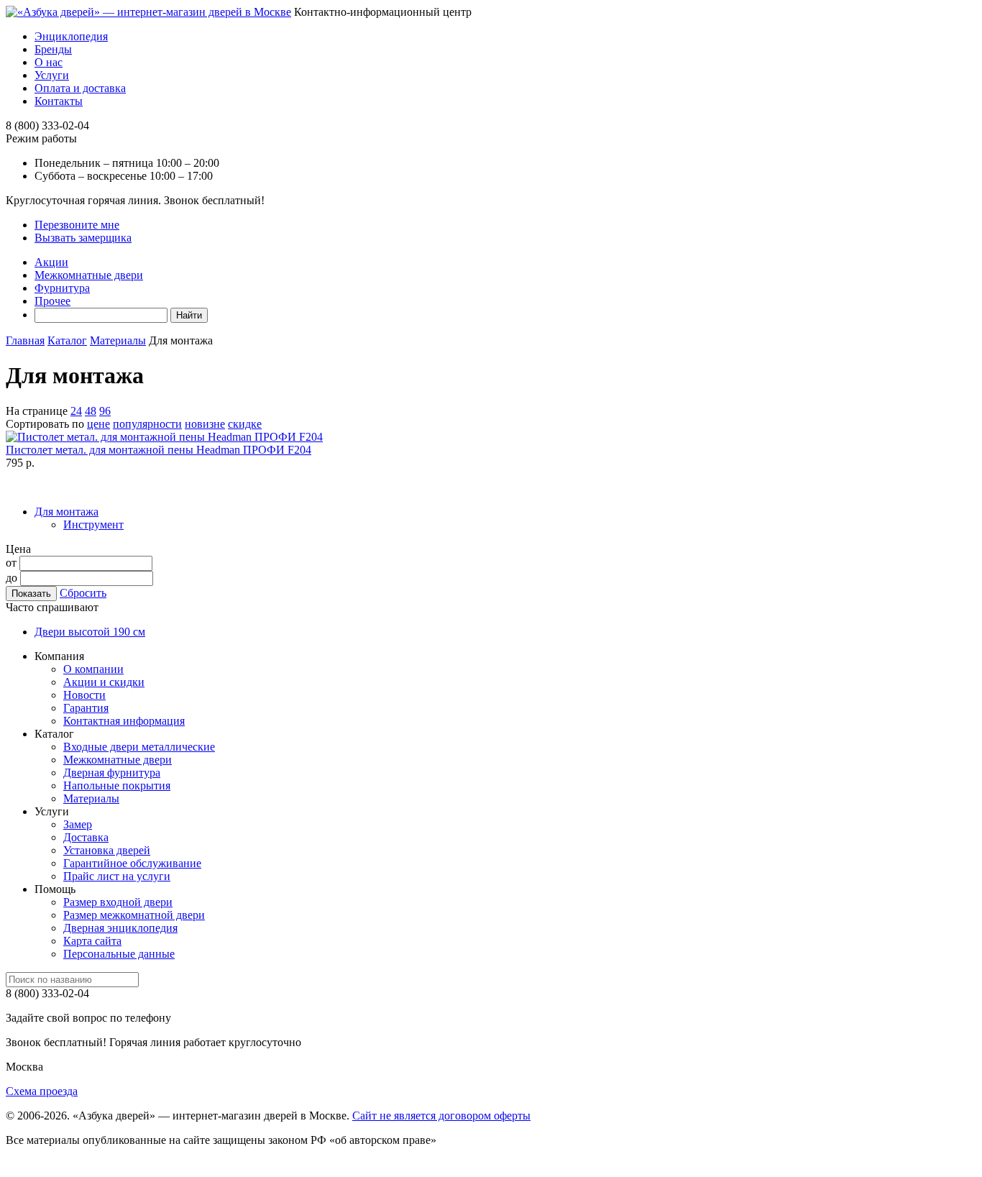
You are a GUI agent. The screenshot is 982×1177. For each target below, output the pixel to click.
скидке (245, 424)
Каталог (67, 340)
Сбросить (83, 593)
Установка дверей (106, 850)
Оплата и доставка (80, 88)
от (11, 563)
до (11, 578)
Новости (84, 695)
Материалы (118, 340)
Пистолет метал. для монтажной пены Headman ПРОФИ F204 (158, 450)
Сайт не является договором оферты (441, 1115)
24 (76, 411)
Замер (77, 824)
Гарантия (86, 708)
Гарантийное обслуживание (132, 863)
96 (105, 411)
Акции (51, 262)
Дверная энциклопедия (120, 928)
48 (90, 411)
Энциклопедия (71, 36)
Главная (25, 340)
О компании (93, 669)
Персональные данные (119, 954)
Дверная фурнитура (111, 772)
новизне (205, 424)
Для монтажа (66, 511)
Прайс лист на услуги (116, 876)
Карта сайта (92, 941)
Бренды (53, 49)
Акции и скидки (103, 682)
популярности (147, 424)
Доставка (86, 837)
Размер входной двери (118, 902)
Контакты (59, 101)
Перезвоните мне (77, 225)
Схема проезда (42, 1091)
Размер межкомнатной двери (134, 915)
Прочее (52, 301)
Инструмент (93, 524)
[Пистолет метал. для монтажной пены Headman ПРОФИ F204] (164, 437)
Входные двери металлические (139, 747)
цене (98, 424)
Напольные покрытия (116, 785)
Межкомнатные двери (89, 275)
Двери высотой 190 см (90, 632)
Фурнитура (62, 288)
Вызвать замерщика (83, 238)
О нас (49, 62)
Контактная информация (124, 721)
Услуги (52, 75)
